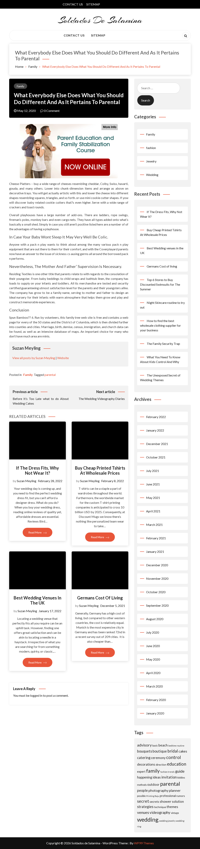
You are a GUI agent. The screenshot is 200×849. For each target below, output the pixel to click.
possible (141, 796)
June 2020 (153, 646)
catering (143, 757)
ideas (157, 777)
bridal (172, 750)
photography (158, 790)
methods (142, 784)
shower (165, 801)
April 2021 (153, 511)
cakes (183, 751)
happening (144, 777)
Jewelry (151, 161)
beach (163, 745)
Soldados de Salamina (100, 20)
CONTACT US (73, 4)
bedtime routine (176, 745)
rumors (180, 795)
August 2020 (154, 619)
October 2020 (155, 592)
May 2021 (153, 497)
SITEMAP (93, 4)
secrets (154, 801)
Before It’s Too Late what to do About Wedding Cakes (41, 397)
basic (155, 745)
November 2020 (157, 578)
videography (160, 812)
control (173, 757)
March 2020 (154, 686)
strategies (145, 806)
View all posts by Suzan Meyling (33, 358)
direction (161, 764)
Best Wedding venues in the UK (37, 600)
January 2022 (155, 430)
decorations (146, 764)
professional (168, 795)
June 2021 (153, 484)
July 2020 (152, 632)
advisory (144, 745)
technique (160, 807)
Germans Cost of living (100, 597)
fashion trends (167, 772)
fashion (151, 148)
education (176, 764)
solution (178, 801)
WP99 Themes (144, 843)
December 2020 (157, 565)
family (153, 771)
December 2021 (157, 444)
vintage (175, 813)
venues (143, 812)
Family (20, 86)
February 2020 (156, 700)
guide (180, 771)
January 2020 (155, 713)
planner (175, 790)
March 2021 (154, 524)
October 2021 (155, 457)
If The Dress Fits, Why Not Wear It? (37, 470)
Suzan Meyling (26, 481)
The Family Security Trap (163, 343)
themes (172, 806)
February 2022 (156, 417)
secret (143, 801)
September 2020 (157, 605)
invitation (169, 777)
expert (141, 771)
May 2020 (153, 659)
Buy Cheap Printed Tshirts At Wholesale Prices (100, 470)
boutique (160, 751)
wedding (148, 819)
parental (50, 374)
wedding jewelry (167, 821)
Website (63, 358)
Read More (35, 532)
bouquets (144, 751)
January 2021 (155, 551)
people (142, 790)
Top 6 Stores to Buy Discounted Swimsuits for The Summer (160, 284)
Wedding (152, 175)
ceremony (158, 758)
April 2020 (153, 673)
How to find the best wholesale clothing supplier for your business (160, 325)
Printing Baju (152, 796)
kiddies (181, 777)
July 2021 (152, 471)
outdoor (153, 784)
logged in (36, 695)
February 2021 (156, 538)
